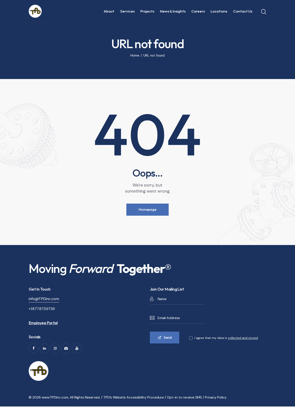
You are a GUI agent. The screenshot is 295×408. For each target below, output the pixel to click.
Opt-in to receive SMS (184, 397)
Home (134, 56)
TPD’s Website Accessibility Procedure (133, 397)
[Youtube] (77, 348)
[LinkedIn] (44, 348)
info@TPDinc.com (44, 298)
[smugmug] (66, 348)
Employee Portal (43, 322)
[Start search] (264, 11)
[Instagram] (55, 348)
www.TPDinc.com (55, 397)
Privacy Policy (216, 397)
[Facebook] (33, 348)
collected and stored (243, 338)
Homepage (147, 209)
